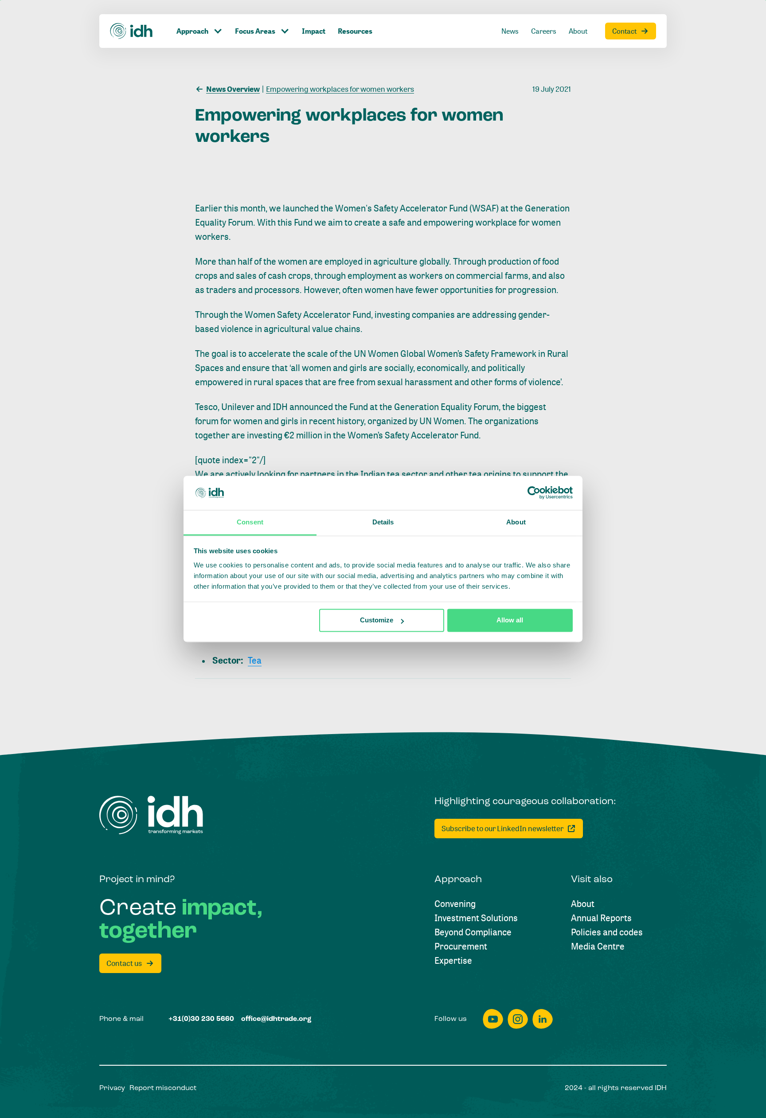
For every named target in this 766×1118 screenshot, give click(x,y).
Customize (376, 620)
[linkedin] (542, 1019)
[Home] (131, 31)
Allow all (509, 620)
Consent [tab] (250, 522)
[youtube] (493, 1019)
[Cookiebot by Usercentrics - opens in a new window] (534, 493)
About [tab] (516, 522)
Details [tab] (383, 522)
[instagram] (517, 1019)
